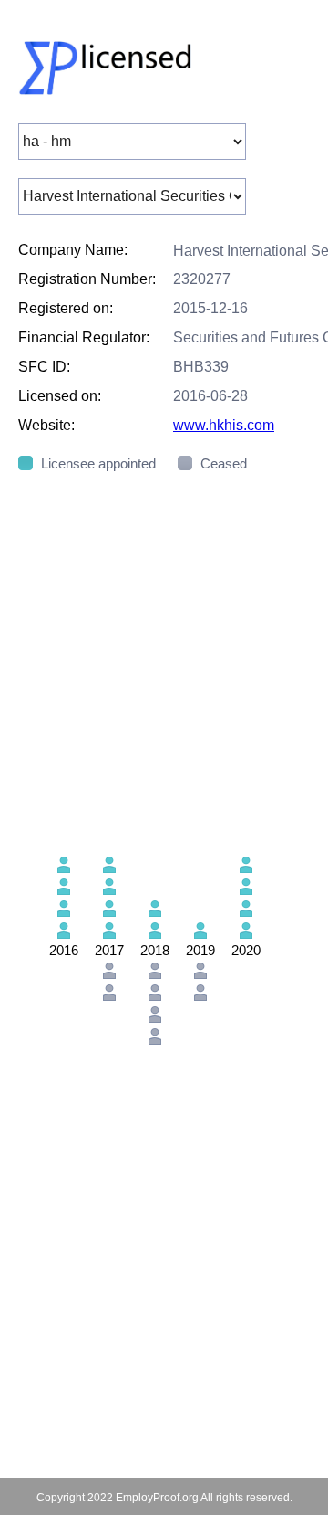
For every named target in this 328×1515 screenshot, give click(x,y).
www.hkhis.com (223, 425)
